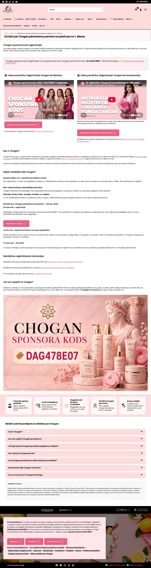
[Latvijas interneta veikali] (116, 565)
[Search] (101, 9)
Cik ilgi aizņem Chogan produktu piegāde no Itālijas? (33, 446)
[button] (47, 19)
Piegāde (69, 550)
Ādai (58, 19)
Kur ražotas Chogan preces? (21, 453)
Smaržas (42, 19)
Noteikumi (59, 550)
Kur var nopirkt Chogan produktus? (25, 439)
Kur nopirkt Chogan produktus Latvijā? (47, 547)
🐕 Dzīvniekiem (117, 19)
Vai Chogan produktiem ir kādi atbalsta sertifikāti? (32, 460)
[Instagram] (7, 2)
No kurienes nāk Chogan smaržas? (24, 467)
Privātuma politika (91, 550)
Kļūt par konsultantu (12, 26)
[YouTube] (16, 2)
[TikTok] (10, 2)
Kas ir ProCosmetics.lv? (17, 547)
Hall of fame (30, 19)
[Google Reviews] (13, 2)
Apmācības (48, 550)
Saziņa (27, 26)
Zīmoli (128, 19)
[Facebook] (3, 2)
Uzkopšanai (101, 19)
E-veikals (7, 19)
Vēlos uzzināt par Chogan (41, 554)
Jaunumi (37, 550)
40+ (52, 19)
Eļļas (90, 19)
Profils (34, 26)
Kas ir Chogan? (15, 431)
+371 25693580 (142, 2)
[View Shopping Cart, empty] (136, 9)
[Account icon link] (141, 10)
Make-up (79, 19)
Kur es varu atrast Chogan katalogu (25, 475)
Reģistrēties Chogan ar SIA (20, 550)
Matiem (67, 19)
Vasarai (18, 19)
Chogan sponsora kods (18, 554)
